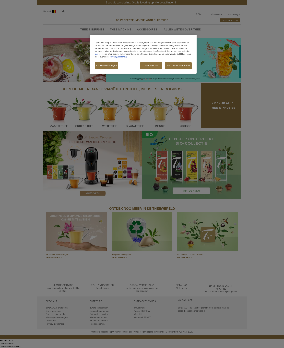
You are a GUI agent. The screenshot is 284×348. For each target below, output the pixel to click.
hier (96, 54)
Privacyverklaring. (118, 57)
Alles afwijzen (151, 65)
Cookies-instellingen (106, 65)
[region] (143, 54)
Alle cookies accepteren (178, 65)
